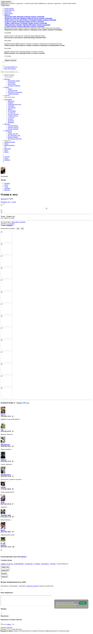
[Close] (18, 72)
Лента (6, 185)
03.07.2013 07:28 (6, 504)
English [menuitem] (12, 67)
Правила (16, 631)
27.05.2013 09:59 (6, 489)
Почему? (24, 556)
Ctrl (18, 228)
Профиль (7, 183)
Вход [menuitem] (5, 68)
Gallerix (8, 624)
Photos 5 (55, 564)
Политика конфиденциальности (48, 631)
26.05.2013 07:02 (6, 431)
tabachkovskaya (6, 474)
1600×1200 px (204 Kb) (18, 222)
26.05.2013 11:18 (6, 461)
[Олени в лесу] (8, 202)
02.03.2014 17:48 (6, 517)
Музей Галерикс (9, 75)
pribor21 (3, 459)
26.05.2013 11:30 (6, 476)
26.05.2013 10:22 (6, 446)
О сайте (13, 629)
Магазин (7, 190)
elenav (3, 502)
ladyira (3, 530)
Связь (6, 186)
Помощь (3, 629)
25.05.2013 (11, 223)
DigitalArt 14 (47, 564)
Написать (19, 403)
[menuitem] (16, 67)
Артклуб (9, 96)
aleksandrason (5, 444)
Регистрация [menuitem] (12, 68)
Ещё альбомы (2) (63, 564)
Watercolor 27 (31, 564)
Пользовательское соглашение (28, 631)
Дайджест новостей (10, 60)
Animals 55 (4, 564)
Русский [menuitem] (7, 67)
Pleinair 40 (39, 564)
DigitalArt (10, 225)
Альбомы (7, 188)
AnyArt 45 (12, 564)
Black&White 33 (21, 564)
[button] (9, 8)
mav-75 (3, 414)
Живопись (4, 199)
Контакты (19, 629)
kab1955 (3, 545)
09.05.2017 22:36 (6, 547)
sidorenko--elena (6, 515)
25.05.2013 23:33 (6, 416)
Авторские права (64, 631)
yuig (2, 429)
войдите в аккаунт (32, 586)
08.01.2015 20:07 (6, 532)
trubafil (3, 487)
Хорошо (82, 603)
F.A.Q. (8, 629)
